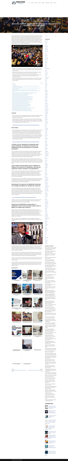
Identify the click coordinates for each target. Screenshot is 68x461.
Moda (46, 170)
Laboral (46, 158)
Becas (46, 61)
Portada (22, 21)
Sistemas (46, 221)
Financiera (46, 122)
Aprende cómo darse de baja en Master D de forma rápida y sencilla (52, 442)
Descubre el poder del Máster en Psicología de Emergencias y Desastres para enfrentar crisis (50, 342)
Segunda (46, 215)
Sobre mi (51, 2)
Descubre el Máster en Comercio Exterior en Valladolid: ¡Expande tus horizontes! (22, 98)
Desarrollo (46, 94)
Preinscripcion (47, 186)
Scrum (46, 212)
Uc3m (46, 231)
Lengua (46, 160)
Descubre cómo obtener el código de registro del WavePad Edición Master (52, 411)
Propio (46, 192)
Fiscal (46, 125)
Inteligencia (46, 151)
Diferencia (46, 97)
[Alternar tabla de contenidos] (41, 83)
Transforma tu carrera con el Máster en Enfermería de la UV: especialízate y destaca (50, 254)
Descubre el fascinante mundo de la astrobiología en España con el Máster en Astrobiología (50, 320)
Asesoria (46, 55)
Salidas (46, 208)
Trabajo (46, 228)
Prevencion (46, 187)
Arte (45, 52)
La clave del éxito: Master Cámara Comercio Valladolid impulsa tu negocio (21, 109)
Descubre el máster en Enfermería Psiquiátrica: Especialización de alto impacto (50, 346)
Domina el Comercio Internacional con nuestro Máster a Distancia (20, 94)
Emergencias (47, 109)
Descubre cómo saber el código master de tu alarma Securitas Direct (52, 407)
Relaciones (46, 202)
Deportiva (46, 90)
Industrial (46, 145)
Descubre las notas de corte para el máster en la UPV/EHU (52, 416)
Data (45, 87)
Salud (46, 209)
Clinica (46, 71)
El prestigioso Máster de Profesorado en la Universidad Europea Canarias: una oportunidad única (50, 370)
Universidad (47, 2)
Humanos (46, 144)
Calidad (46, 62)
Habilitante (46, 138)
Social (46, 222)
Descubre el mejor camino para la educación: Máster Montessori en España (49, 278)
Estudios (46, 119)
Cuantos (46, 84)
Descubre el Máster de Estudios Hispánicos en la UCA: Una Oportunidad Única (50, 272)
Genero (46, 132)
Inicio (29, 2)
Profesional (46, 189)
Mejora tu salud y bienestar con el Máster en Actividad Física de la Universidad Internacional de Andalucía (50, 248)
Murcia (46, 171)
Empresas (46, 110)
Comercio (46, 74)
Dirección (46, 100)
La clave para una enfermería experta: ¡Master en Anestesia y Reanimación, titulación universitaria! (50, 310)
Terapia (46, 225)
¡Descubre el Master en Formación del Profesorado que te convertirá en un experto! (50, 287)
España (36, 2)
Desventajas (14, 85)
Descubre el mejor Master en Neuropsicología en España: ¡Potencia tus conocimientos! (50, 338)
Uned (46, 234)
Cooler (46, 80)
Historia (46, 141)
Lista (45, 161)
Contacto (55, 2)
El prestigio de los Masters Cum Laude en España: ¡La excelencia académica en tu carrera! (50, 363)
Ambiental (46, 48)
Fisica (46, 126)
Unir (45, 235)
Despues (46, 96)
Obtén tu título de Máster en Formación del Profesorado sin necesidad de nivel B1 (50, 314)
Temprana (46, 224)
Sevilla (46, 219)
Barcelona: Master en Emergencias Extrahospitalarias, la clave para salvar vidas (50, 298)
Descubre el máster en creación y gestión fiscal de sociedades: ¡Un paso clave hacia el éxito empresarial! (50, 291)
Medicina (46, 167)
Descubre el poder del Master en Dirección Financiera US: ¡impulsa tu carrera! (50, 397)
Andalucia (46, 49)
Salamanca (46, 206)
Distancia (46, 103)
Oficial (46, 176)
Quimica (46, 199)
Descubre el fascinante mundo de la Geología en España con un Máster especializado (50, 381)
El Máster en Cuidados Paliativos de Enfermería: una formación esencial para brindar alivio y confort (50, 391)
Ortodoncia (46, 180)
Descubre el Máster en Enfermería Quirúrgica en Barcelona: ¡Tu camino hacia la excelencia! (50, 366)
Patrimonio (46, 183)
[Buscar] (55, 36)
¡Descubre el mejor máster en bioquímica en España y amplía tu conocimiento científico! (50, 326)
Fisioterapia (46, 128)
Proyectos (46, 193)
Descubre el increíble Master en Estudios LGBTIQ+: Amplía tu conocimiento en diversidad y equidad (50, 387)
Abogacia (43, 2)
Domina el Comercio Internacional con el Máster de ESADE (19, 95)
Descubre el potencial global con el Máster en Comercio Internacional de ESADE (22, 110)
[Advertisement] (34, 11)
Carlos (46, 64)
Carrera (46, 65)
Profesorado (46, 190)
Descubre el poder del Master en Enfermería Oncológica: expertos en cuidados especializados (50, 302)
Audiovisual (46, 58)
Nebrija (46, 173)
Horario (46, 142)
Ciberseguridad (47, 68)
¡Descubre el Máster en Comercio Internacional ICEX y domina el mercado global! (22, 93)
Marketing (46, 164)
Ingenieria (46, 148)
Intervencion (46, 154)
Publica (46, 196)
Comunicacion (47, 77)
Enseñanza (46, 113)
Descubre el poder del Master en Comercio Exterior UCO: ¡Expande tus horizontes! (22, 96)
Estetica (46, 116)
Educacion (46, 106)
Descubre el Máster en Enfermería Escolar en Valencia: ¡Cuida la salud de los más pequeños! (50, 281)
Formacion (32, 2)
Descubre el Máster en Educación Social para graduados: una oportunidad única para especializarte (50, 357)
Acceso (46, 42)
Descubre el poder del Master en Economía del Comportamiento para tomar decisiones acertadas (50, 330)
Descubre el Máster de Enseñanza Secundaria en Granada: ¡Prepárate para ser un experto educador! (50, 266)
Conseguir (46, 78)
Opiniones (46, 177)
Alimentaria (46, 46)
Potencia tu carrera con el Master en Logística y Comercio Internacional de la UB (22, 99)
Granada (46, 135)
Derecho (39, 2)
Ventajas (14, 84)
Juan (45, 157)
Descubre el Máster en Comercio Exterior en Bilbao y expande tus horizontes (22, 97)
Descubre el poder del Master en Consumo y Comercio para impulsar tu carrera (22, 100)
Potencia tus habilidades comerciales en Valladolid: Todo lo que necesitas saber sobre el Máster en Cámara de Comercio (26, 91)
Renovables (46, 203)
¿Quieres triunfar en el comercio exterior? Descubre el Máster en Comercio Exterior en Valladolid (24, 92)
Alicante (46, 45)
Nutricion (46, 174)
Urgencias (46, 240)
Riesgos (46, 205)
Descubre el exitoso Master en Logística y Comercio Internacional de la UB (21, 108)
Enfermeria (46, 112)
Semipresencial (47, 218)
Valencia (46, 241)
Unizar (46, 238)
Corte (46, 81)
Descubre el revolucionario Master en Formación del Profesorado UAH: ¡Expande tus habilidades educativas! (50, 295)
